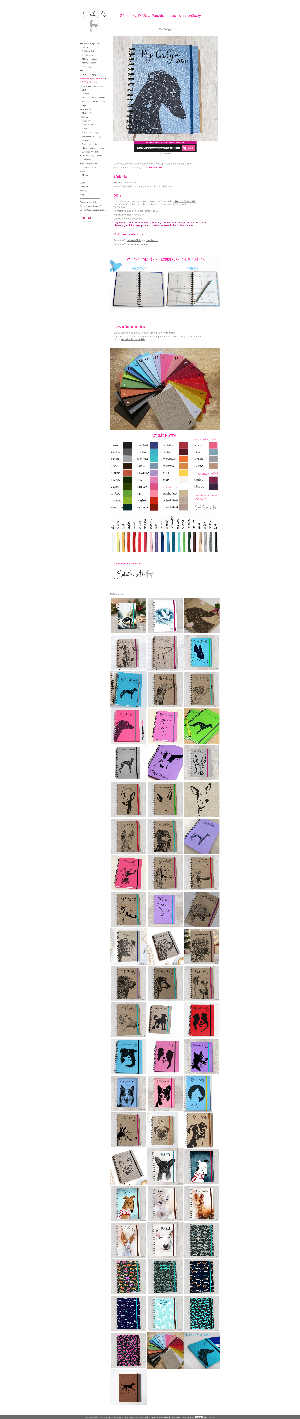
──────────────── (90, 179)
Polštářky (86, 121)
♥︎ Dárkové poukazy (88, 163)
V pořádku (198, 1417)
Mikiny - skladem (89, 59)
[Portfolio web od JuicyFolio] (87, 222)
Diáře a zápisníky (89, 82)
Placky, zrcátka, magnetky (93, 148)
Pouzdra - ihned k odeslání (93, 97)
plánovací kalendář (184, 201)
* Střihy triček (88, 51)
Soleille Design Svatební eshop (93, 210)
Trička (85, 47)
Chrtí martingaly (89, 74)
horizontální (134, 240)
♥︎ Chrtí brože (85, 109)
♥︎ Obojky (84, 70)
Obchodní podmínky (88, 202)
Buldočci (85, 93)
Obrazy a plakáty (89, 144)
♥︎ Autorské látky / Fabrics (91, 155)
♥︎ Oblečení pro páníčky (90, 43)
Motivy (83, 171)
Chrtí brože (87, 113)
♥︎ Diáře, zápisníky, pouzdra (92, 78)
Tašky (84, 128)
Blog (82, 194)
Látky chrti (86, 159)
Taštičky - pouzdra (90, 124)
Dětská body (87, 55)
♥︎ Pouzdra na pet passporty (92, 86)
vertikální (151, 240)
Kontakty (84, 186)
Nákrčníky (86, 66)
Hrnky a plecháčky (90, 132)
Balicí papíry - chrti (90, 152)
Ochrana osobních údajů (90, 206)
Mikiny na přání (89, 62)
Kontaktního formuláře (133, 339)
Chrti (84, 90)
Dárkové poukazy (90, 167)
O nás (82, 182)
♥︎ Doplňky (84, 117)
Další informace (209, 1417)
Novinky (83, 190)
